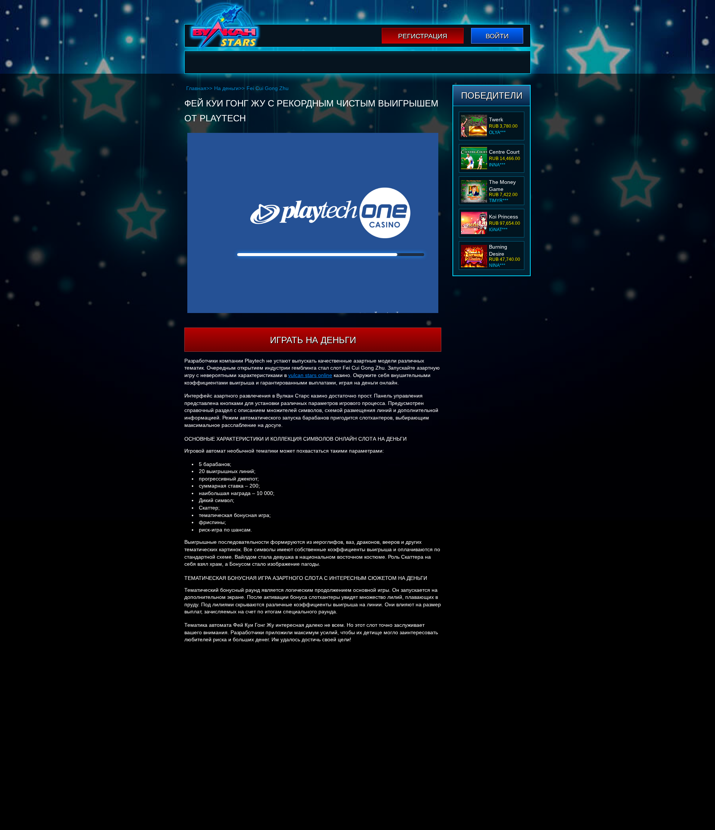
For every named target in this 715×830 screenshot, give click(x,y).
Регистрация (422, 36)
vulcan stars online (310, 375)
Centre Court (504, 152)
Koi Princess (503, 217)
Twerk (496, 119)
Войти (497, 36)
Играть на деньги (313, 340)
